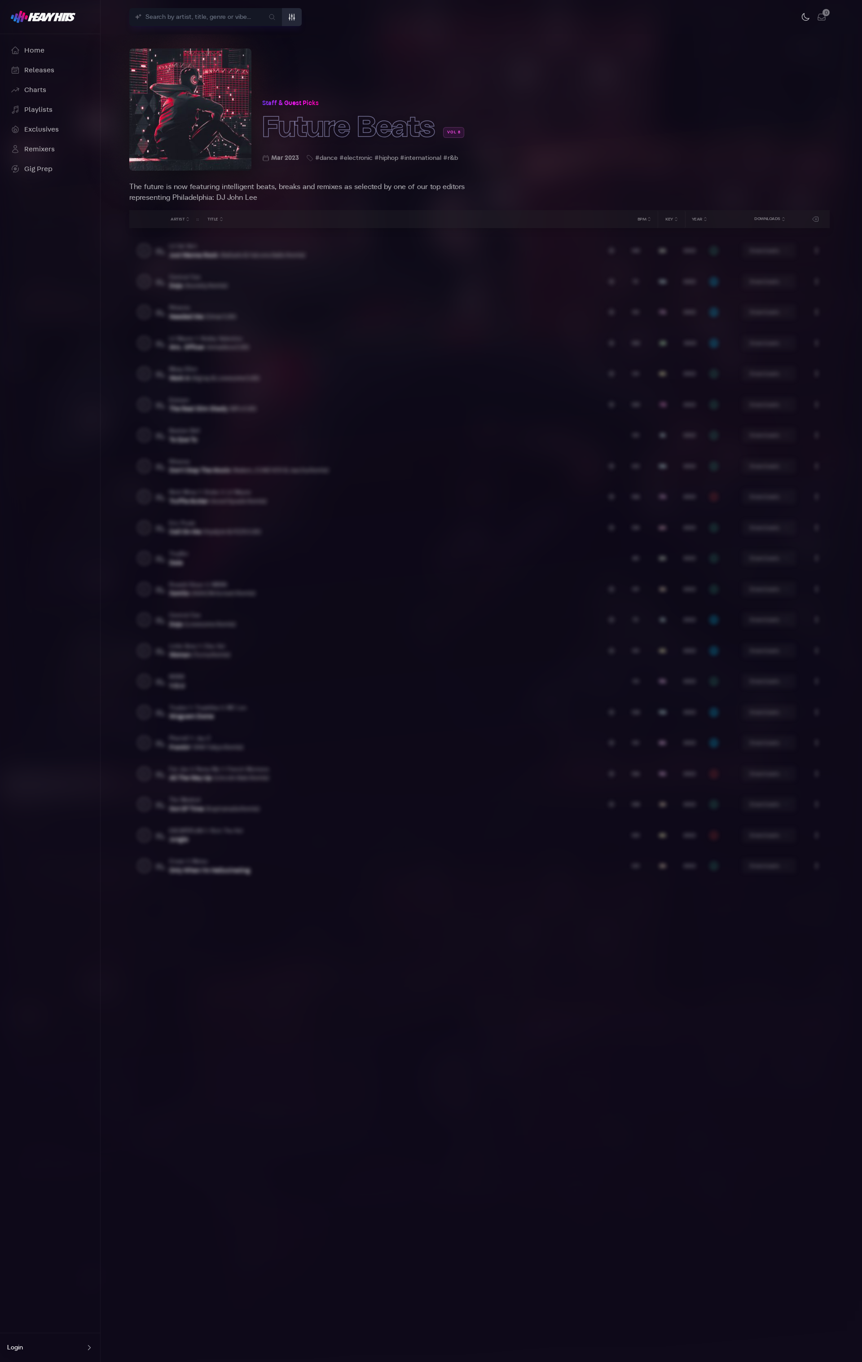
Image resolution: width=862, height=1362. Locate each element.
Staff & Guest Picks (290, 103)
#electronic (356, 158)
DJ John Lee (236, 197)
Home (34, 50)
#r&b (450, 158)
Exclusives (41, 129)
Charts (35, 89)
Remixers (39, 149)
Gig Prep (38, 168)
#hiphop (386, 158)
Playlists (38, 109)
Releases (39, 70)
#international (420, 158)
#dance (326, 158)
